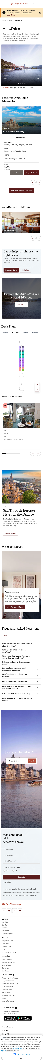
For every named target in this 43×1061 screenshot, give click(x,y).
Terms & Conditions (7, 1027)
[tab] (18, 83)
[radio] (4, 871)
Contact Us (5, 943)
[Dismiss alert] (40, 13)
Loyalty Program (7, 933)
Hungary (21, 145)
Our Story (5, 925)
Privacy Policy (33, 895)
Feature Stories (7, 959)
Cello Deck (25, 332)
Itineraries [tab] (6, 88)
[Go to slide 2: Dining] (21, 616)
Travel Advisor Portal (9, 952)
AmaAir (4, 998)
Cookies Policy (6, 1034)
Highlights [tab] (13, 88)
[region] (21, 77)
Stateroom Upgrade (8, 995)
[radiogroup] (22, 870)
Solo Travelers (6, 992)
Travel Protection (7, 986)
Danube (7, 151)
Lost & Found (6, 946)
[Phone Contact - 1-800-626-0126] (34, 3)
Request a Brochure (8, 962)
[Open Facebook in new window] (9, 910)
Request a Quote (7, 940)
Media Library (6, 965)
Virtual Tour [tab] (21, 88)
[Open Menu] (4, 4)
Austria (6, 145)
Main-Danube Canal (18, 151)
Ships (10, 20)
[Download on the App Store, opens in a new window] (10, 1018)
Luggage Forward (8, 980)
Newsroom (5, 930)
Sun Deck (5, 332)
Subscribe (5, 968)
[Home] (19, 3)
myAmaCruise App (8, 1001)
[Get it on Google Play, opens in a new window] (24, 1018)
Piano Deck (35, 332)
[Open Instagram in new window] (4, 910)
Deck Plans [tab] (30, 88)
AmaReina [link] (18, 20)
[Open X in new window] (14, 910)
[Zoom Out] (37, 389)
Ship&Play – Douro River (10, 983)
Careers (4, 927)
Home (4, 20)
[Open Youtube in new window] (20, 910)
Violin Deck (15, 332)
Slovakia (29, 145)
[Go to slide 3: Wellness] (23, 616)
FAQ (3, 949)
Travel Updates (7, 989)
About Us (5, 922)
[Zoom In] (37, 384)
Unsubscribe (6, 970)
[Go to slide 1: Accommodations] (19, 616)
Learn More (11, 15)
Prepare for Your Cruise (10, 978)
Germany (13, 145)
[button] (38, 3)
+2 (25, 159)
